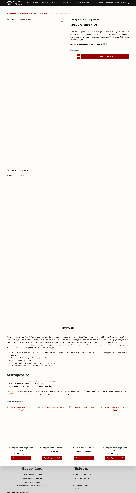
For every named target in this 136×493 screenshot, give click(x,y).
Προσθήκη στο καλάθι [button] (21, 458)
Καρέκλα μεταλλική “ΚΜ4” (83, 448)
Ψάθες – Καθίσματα (121, 3)
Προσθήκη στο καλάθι (105, 56)
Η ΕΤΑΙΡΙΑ (36, 3)
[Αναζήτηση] (128, 3)
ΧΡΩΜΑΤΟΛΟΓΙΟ (67, 3)
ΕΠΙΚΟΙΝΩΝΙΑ (45, 3)
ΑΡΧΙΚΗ (28, 3)
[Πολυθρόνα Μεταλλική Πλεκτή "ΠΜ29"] (115, 425)
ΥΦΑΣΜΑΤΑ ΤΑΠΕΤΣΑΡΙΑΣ (84, 3)
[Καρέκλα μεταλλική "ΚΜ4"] (83, 425)
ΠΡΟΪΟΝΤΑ (55, 3)
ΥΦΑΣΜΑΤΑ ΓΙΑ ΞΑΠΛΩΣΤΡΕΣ (104, 3)
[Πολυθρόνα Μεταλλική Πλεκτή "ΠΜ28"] (21, 425)
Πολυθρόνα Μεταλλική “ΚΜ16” (52, 448)
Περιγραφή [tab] (68, 328)
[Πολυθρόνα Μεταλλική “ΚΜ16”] (52, 425)
